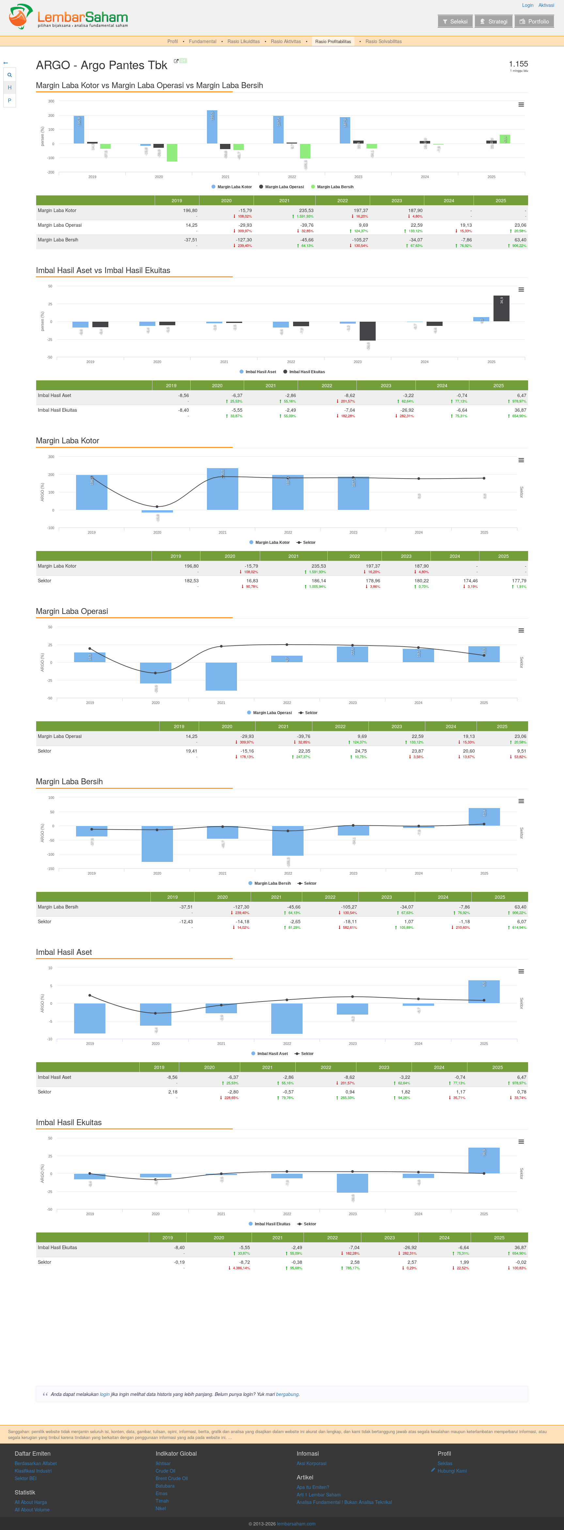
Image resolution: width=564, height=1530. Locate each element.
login (105, 1394)
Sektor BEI (26, 1478)
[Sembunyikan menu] (5, 62)
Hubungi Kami (452, 1470)
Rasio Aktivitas (286, 41)
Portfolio (538, 21)
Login (528, 5)
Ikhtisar (163, 1463)
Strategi (498, 21)
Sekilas (445, 1463)
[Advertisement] (232, 1330)
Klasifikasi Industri (33, 1470)
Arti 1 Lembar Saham (319, 1494)
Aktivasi (546, 5)
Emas (161, 1493)
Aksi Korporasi (311, 1463)
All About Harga (31, 1502)
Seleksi (459, 21)
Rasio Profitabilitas (333, 41)
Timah (162, 1500)
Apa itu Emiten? (313, 1487)
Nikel (161, 1508)
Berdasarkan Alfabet (36, 1463)
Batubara (165, 1485)
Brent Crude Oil (172, 1478)
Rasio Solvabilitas (384, 41)
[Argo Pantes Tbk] (176, 61)
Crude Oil (165, 1470)
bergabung (287, 1394)
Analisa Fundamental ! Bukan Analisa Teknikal (344, 1502)
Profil (172, 41)
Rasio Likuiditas (243, 41)
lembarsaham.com (296, 1523)
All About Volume (32, 1509)
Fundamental (202, 41)
